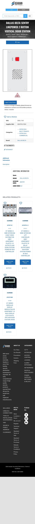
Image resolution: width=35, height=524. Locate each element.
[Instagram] (26, 419)
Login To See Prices (10, 102)
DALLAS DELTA (21, 140)
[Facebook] (26, 415)
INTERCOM (22, 129)
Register (23, 9)
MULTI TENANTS (24, 131)
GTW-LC (25, 228)
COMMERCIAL (23, 135)
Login (11, 9)
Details (9, 268)
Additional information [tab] (6, 159)
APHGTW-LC (25, 225)
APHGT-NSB (10, 297)
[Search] (25, 16)
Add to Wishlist (12, 117)
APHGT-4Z (9, 225)
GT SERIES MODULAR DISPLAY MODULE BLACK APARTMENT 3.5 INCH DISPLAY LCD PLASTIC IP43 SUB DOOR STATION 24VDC (9, 311)
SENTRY (22, 182)
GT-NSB (9, 300)
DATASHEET (9, 149)
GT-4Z (9, 228)
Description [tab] (6, 164)
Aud (21, 186)
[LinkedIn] (26, 422)
